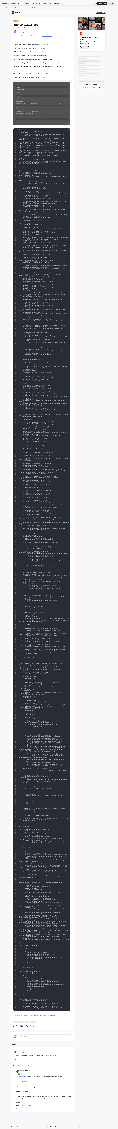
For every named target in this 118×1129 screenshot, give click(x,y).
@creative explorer (23, 1081)
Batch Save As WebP (47, 36)
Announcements (37, 3)
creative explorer (21, 1051)
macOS (27, 1022)
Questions (23, 7)
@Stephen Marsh (17, 1055)
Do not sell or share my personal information (65, 1126)
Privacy (42, 1126)
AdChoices (80, 1126)
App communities (10, 7)
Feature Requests (47, 3)
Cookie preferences (50, 1126)
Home (3, 7)
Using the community (28, 1126)
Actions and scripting (18, 1022)
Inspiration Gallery (57, 3)
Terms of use (37, 1126)
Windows (33, 1022)
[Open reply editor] (42, 1036)
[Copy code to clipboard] (68, 130)
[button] (101, 3)
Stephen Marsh (21, 31)
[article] (42, 1058)
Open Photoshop (100, 12)
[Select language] (94, 3)
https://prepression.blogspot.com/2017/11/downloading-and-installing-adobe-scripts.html (34, 1015)
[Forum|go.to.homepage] (9, 3)
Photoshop (17, 7)
